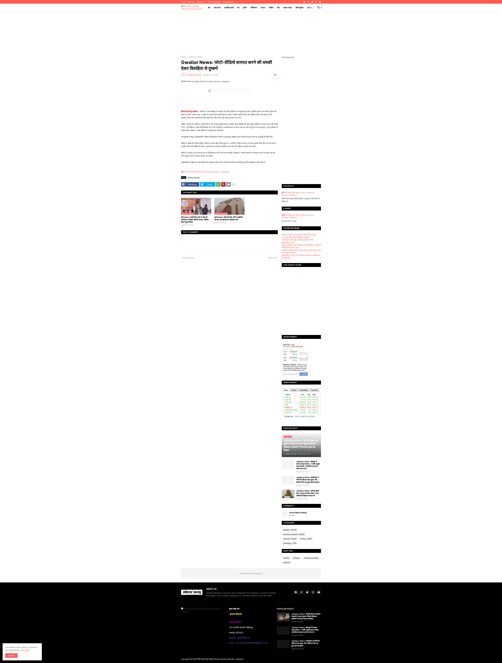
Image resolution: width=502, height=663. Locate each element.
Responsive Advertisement (251, 573)
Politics (306, 539)
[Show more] (233, 184)
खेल (278, 7)
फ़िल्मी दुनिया (300, 7)
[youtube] (320, 2)
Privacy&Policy (228, 2)
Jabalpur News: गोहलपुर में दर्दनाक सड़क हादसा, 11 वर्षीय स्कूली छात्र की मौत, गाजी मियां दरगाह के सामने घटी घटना (308, 465)
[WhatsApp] (218, 184)
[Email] (228, 184)
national (289, 539)
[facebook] (304, 2)
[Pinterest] (223, 184)
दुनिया (245, 7)
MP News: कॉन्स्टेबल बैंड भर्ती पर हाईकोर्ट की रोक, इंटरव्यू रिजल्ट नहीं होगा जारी (228, 218)
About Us (191, 2)
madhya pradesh (195, 57)
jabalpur (290, 530)
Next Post (272, 258)
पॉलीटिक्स (253, 7)
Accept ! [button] (11, 655)
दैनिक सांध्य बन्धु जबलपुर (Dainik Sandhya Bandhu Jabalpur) (220, 659)
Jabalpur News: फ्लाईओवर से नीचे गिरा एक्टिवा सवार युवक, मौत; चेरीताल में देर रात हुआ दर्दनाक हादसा (307, 479)
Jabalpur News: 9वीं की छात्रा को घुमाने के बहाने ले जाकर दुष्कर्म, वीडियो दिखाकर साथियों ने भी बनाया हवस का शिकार (305, 616)
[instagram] (316, 2)
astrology (289, 543)
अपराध (263, 7)
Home (183, 2)
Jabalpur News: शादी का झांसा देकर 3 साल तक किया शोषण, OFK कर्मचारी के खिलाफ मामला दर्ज (307, 493)
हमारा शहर (217, 7)
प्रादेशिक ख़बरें (229, 7)
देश (238, 7)
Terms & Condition (214, 2)
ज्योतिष (271, 7)
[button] (312, 7)
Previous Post (188, 258)
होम (209, 7)
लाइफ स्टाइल (287, 7)
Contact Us (201, 2)
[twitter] (312, 2)
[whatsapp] (308, 2)
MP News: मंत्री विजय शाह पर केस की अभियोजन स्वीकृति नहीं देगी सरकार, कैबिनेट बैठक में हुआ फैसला (195, 219)
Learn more (25, 650)
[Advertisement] (251, 33)
